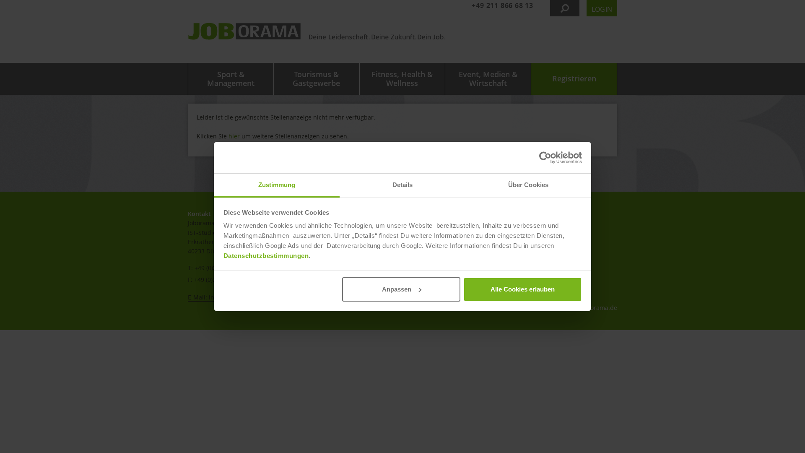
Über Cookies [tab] (528, 184)
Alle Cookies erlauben (523, 289)
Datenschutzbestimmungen (266, 255)
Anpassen (396, 289)
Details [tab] (402, 184)
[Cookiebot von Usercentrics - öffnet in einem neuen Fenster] (545, 157)
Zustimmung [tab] (277, 184)
